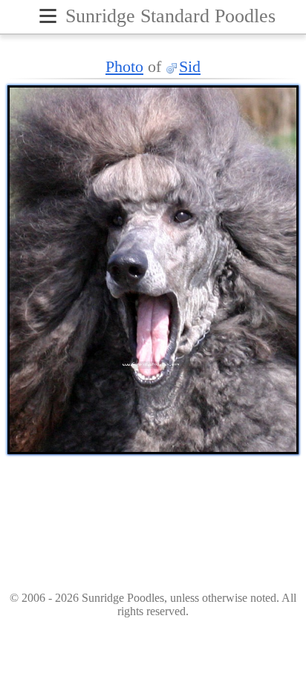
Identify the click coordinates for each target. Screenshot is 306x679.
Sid (190, 66)
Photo (124, 66)
